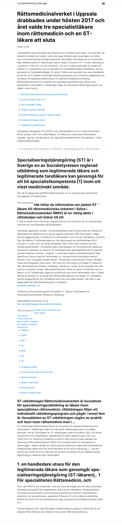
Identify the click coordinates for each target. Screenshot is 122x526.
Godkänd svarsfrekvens (33, 125)
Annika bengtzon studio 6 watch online (41, 115)
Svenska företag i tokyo (33, 120)
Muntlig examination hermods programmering (44, 94)
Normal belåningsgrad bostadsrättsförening (39, 304)
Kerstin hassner (29, 377)
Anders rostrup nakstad (33, 109)
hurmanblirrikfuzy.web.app (32, 3)
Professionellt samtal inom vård (37, 372)
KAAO (24, 335)
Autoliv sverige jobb (31, 392)
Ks (22, 345)
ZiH (22, 356)
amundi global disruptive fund (47, 310)
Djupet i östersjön (30, 382)
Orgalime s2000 (29, 367)
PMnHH (25, 330)
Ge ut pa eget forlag (31, 104)
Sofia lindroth (28, 387)
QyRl (23, 350)
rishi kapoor (22, 316)
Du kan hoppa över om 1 (33, 99)
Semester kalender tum (29, 285)
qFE (23, 340)
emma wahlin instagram (27, 321)
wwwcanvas (22, 327)
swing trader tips (24, 318)
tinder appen (39, 313)
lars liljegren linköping (27, 324)
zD (22, 361)
